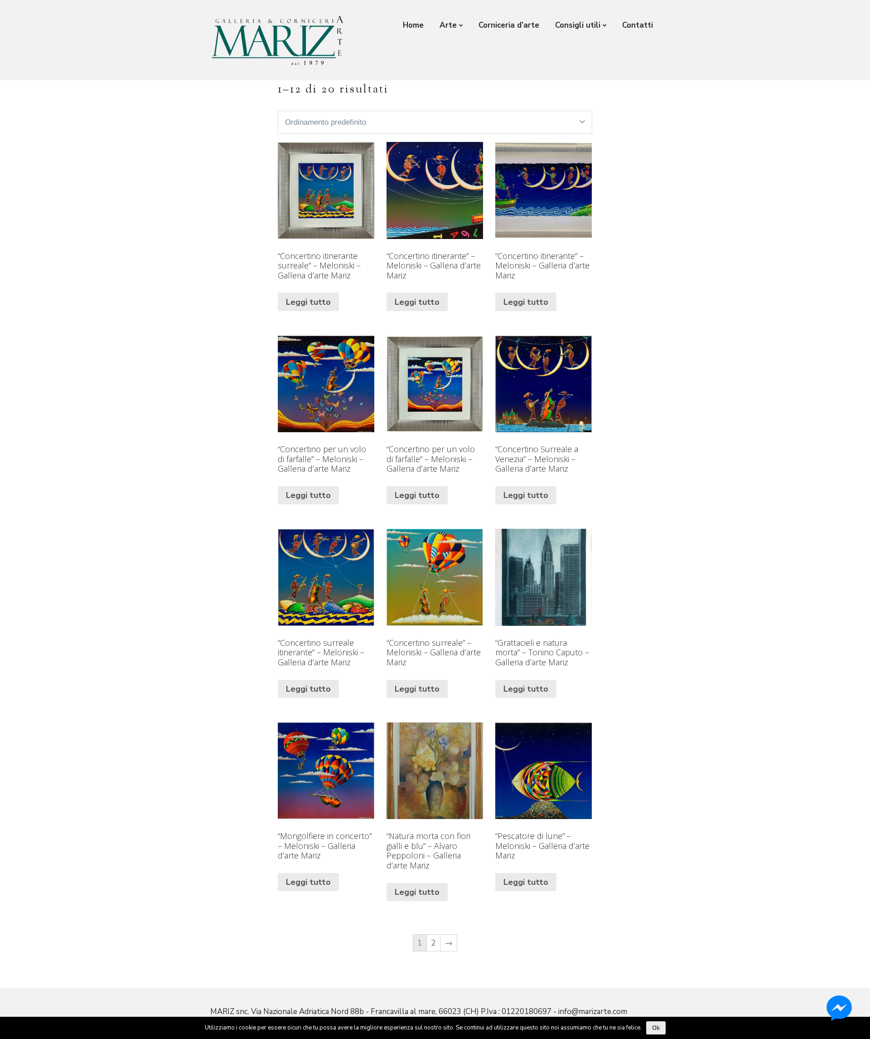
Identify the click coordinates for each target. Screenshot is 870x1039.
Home (413, 25)
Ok (656, 1027)
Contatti (637, 25)
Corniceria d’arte (508, 25)
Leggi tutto (308, 302)
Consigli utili (577, 25)
